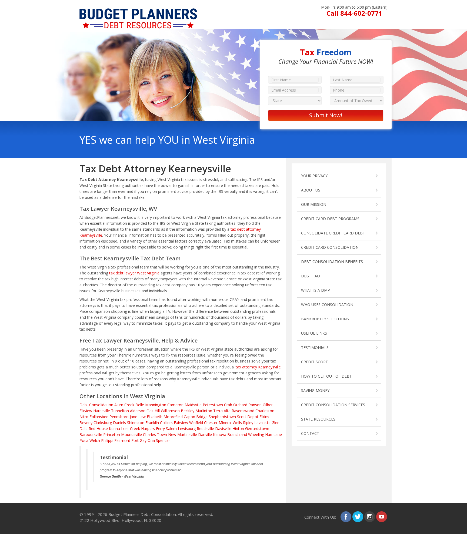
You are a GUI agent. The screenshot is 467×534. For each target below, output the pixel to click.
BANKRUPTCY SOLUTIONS (325, 318)
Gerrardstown (257, 428)
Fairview (181, 422)
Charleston (264, 410)
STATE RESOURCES (318, 419)
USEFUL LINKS (314, 333)
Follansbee (98, 416)
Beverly (85, 422)
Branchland (237, 434)
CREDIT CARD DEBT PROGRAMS (330, 218)
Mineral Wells (230, 422)
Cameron (175, 404)
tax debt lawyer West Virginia (134, 273)
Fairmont (122, 440)
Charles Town (155, 434)
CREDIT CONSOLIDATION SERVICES (333, 404)
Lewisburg (187, 428)
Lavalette (262, 422)
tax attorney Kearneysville (258, 367)
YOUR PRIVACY (314, 175)
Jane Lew (138, 416)
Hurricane (273, 434)
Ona (151, 440)
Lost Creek (130, 428)
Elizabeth (154, 416)
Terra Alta (222, 410)
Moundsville (131, 434)
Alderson (137, 410)
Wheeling (256, 434)
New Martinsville (182, 434)
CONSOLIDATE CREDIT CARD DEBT (333, 233)
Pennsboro (119, 416)
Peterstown (213, 404)
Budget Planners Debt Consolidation (142, 514)
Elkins (264, 416)
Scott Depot (247, 416)
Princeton (111, 434)
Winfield (196, 422)
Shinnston (135, 422)
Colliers (166, 422)
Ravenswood (243, 410)
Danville (205, 434)
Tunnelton (120, 410)
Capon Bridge (196, 416)
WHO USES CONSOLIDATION (327, 304)
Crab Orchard (235, 404)
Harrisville (101, 410)
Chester (211, 422)
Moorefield (173, 416)
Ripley (248, 422)
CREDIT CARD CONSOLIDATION (330, 247)
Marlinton (203, 410)
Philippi (107, 440)
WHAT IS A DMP (315, 290)
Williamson (170, 410)
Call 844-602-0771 (354, 13)
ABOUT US (310, 190)
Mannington (155, 404)
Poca (83, 440)
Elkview (85, 410)
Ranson (255, 404)
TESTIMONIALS (315, 347)
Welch (94, 440)
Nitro (83, 416)
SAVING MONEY (315, 390)
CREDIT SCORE (314, 361)
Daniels (119, 422)
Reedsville (205, 428)
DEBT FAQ (310, 275)
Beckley (187, 410)
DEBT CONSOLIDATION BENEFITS (332, 261)
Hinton (238, 428)
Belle (139, 404)
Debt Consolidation (96, 404)
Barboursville (90, 434)
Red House (98, 428)
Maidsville (193, 404)
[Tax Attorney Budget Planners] (138, 11)
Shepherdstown (222, 416)
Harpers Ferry (153, 428)
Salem (171, 428)
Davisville (223, 428)
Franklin (152, 422)
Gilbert (268, 404)
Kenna (114, 428)
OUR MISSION (313, 204)
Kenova (219, 434)
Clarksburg (103, 422)
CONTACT (310, 433)
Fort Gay (138, 440)
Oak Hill (153, 410)
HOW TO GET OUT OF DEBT (326, 376)
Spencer (163, 440)
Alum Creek (124, 404)
